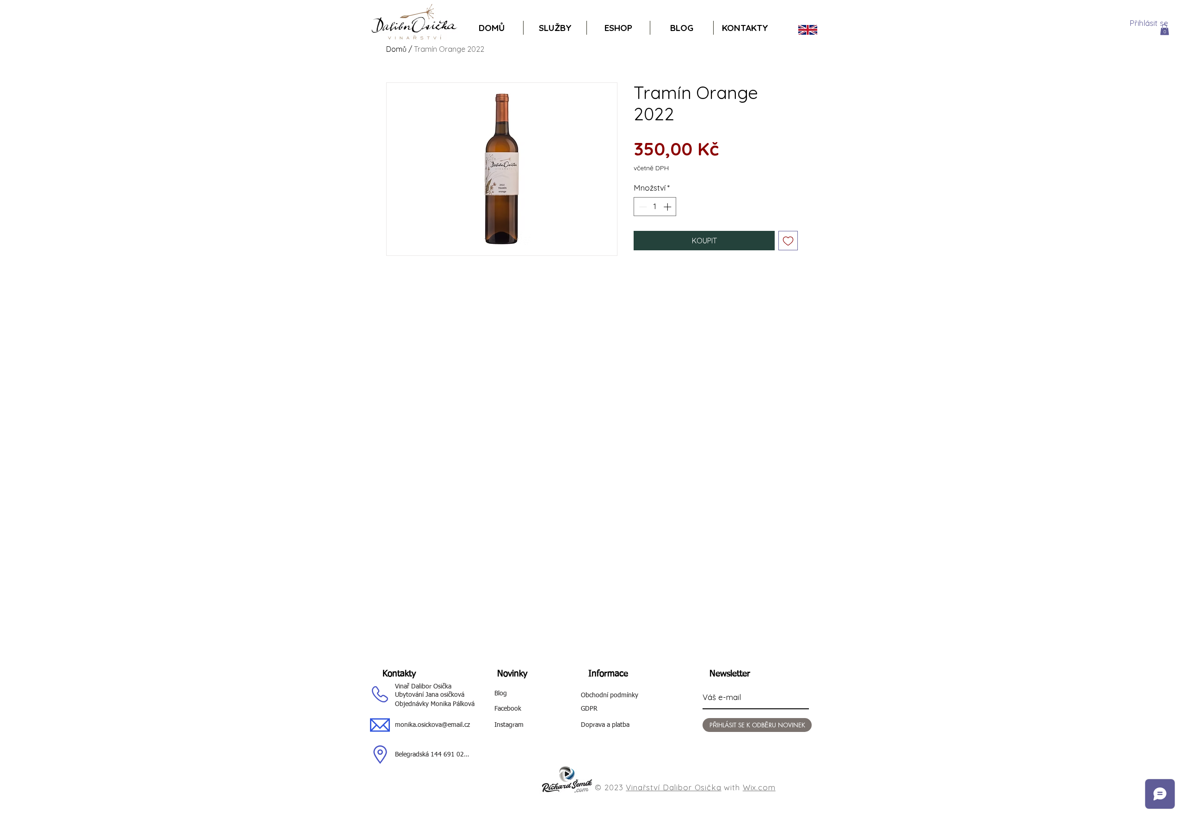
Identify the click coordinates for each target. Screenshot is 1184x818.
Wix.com (759, 787)
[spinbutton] (655, 207)
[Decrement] (642, 207)
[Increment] (668, 207)
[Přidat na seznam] (788, 240)
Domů (396, 49)
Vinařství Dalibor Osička (673, 787)
